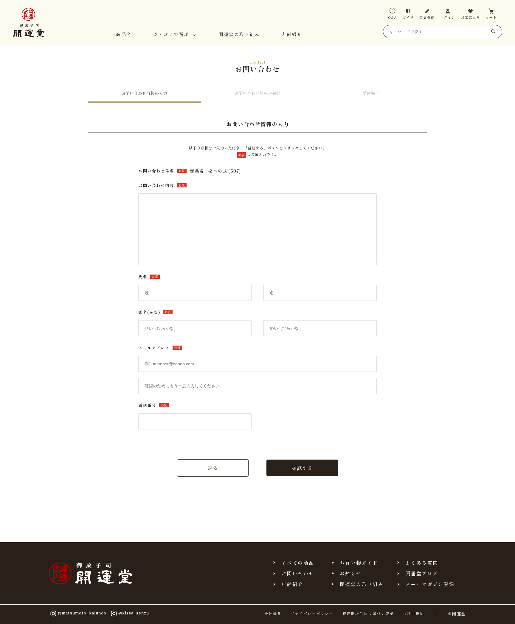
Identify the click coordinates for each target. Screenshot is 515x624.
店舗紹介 (291, 34)
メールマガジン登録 (430, 584)
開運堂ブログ (421, 573)
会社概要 (273, 613)
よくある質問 (421, 562)
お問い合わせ (297, 573)
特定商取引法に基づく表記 (368, 613)
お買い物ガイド (359, 562)
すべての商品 (297, 562)
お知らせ (351, 573)
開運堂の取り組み (239, 34)
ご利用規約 (413, 613)
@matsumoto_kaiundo (82, 613)
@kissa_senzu (133, 613)
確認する (302, 468)
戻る (213, 468)
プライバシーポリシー (312, 613)
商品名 (123, 34)
